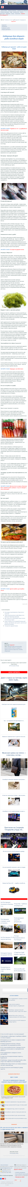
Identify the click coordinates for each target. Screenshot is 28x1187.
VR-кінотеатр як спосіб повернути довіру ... (14, 851)
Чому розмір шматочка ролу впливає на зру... (16, 1118)
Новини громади (5, 12)
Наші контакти (4, 1165)
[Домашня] (2, 8)
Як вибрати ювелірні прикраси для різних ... (14, 779)
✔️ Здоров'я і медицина (19, 20)
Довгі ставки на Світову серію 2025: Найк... (14, 679)
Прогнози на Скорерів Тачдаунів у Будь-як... (14, 828)
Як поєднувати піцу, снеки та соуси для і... (15, 1108)
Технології (17, 13)
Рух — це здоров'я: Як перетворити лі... (14, 720)
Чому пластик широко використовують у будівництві (16, 1005)
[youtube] (3, 1179)
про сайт (9, 1172)
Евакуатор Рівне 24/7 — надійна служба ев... (14, 883)
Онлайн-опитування (20, 1172)
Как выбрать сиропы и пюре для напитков (15, 1112)
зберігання (7, 651)
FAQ (16, 1175)
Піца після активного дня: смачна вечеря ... (15, 1115)
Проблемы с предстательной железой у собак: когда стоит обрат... (18, 1010)
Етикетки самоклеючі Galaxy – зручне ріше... (14, 795)
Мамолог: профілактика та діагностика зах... (14, 736)
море (14, 649)
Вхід (17, 665)
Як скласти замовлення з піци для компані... (15, 1102)
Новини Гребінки (12, 10)
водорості (18, 648)
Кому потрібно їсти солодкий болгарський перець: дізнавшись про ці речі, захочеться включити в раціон (15, 623)
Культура (2, 13)
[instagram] (5, 1179)
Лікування (4, 26)
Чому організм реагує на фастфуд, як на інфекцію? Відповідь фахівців (14, 616)
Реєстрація (12, 665)
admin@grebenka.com (7, 1168)
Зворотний (4, 1171)
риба (13, 646)
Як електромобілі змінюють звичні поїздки (14, 867)
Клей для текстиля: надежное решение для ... (14, 704)
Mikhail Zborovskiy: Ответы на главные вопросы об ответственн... (18, 1016)
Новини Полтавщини (22, 10)
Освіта (21, 12)
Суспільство (16, 12)
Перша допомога (6, 29)
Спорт (12, 13)
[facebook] (1, 1179)
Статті (11, 20)
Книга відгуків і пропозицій (21, 1174)
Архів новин (4, 10)
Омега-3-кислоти (9, 649)
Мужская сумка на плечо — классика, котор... (14, 754)
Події (11, 12)
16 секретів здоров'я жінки (11, 626)
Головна (6, 20)
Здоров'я (8, 13)
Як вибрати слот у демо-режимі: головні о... (14, 811)
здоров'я (9, 646)
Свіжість (14, 648)
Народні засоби (6, 28)
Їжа (17, 649)
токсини (20, 649)
